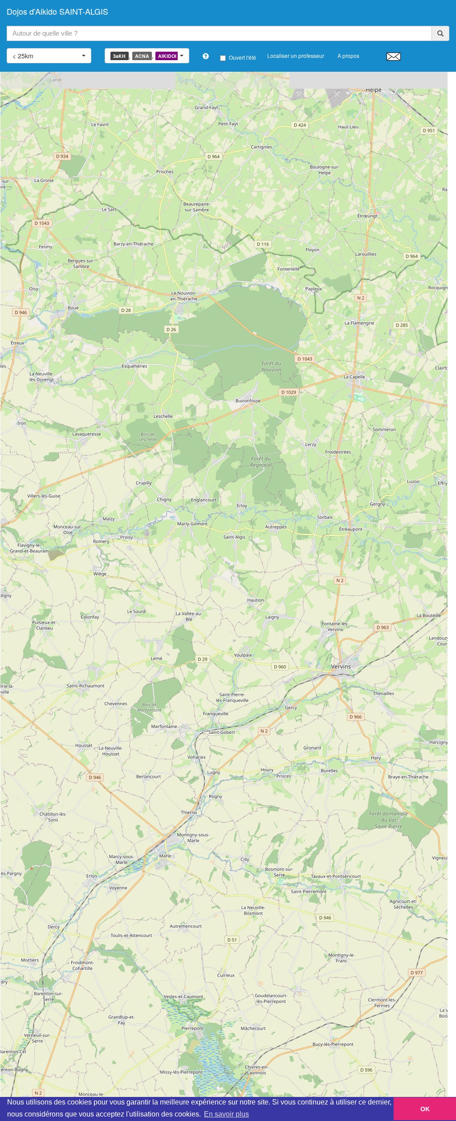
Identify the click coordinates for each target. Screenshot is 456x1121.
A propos (348, 55)
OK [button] (425, 1109)
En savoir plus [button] (226, 1114)
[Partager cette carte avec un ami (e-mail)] (393, 56)
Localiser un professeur (295, 55)
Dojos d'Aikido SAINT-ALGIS (57, 11)
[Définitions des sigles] (206, 56)
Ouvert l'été (242, 57)
